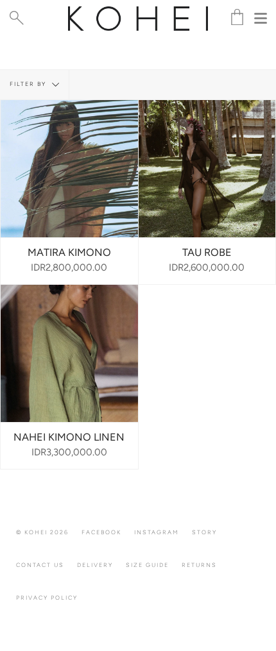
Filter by (29, 83)
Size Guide (147, 564)
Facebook (101, 532)
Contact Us (40, 564)
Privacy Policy (47, 597)
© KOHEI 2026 (42, 532)
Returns (199, 564)
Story (204, 532)
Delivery (95, 564)
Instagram (156, 532)
